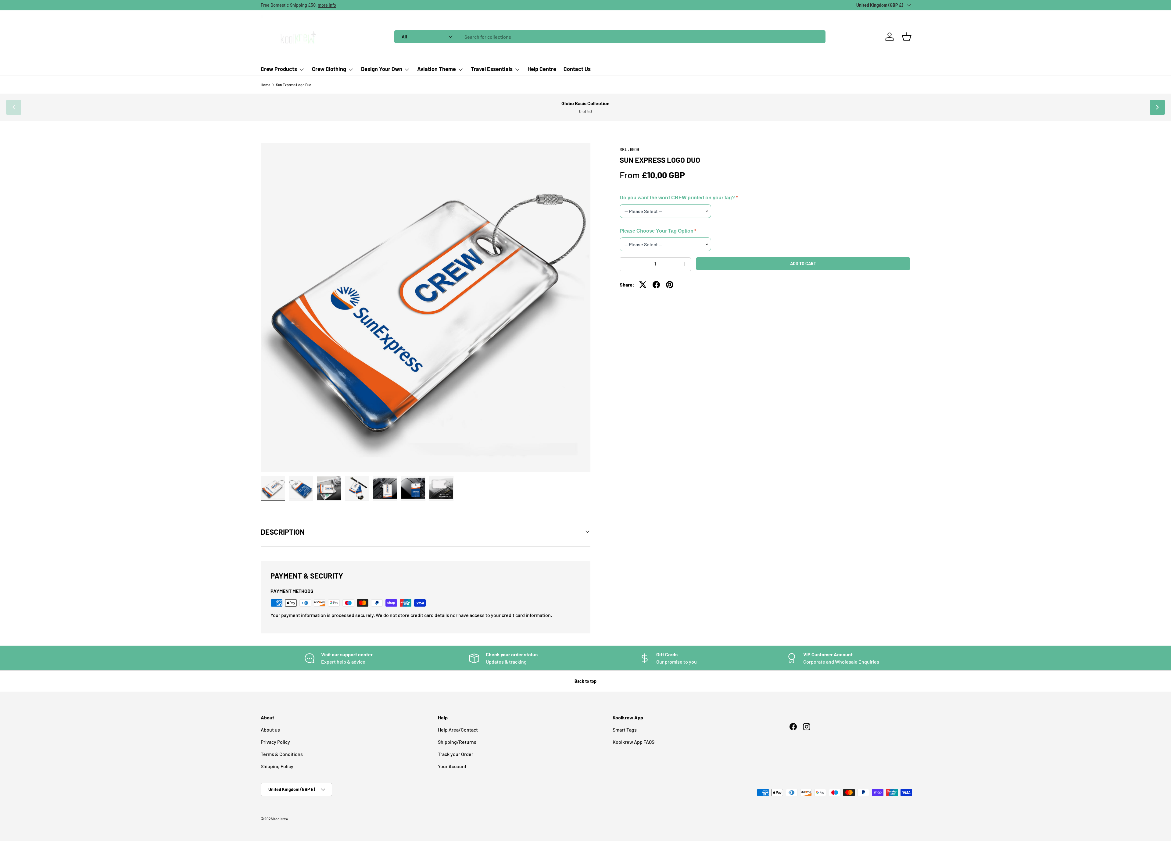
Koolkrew (280, 819)
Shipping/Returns (457, 742)
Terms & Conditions (282, 754)
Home (265, 85)
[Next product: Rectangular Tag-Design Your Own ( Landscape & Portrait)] (1157, 107)
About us (270, 729)
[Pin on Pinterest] (669, 284)
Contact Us (577, 69)
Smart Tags (625, 729)
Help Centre (542, 69)
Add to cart (803, 263)
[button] (906, 36)
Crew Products (279, 69)
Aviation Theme (436, 69)
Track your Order (455, 754)
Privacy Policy (275, 742)
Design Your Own (381, 69)
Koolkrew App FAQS (633, 742)
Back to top (585, 681)
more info (327, 5)
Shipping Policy (277, 766)
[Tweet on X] (643, 284)
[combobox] (609, 36)
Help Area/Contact (458, 729)
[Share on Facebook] (656, 284)
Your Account (452, 766)
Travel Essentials (492, 69)
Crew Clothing (329, 69)
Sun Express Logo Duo (293, 85)
